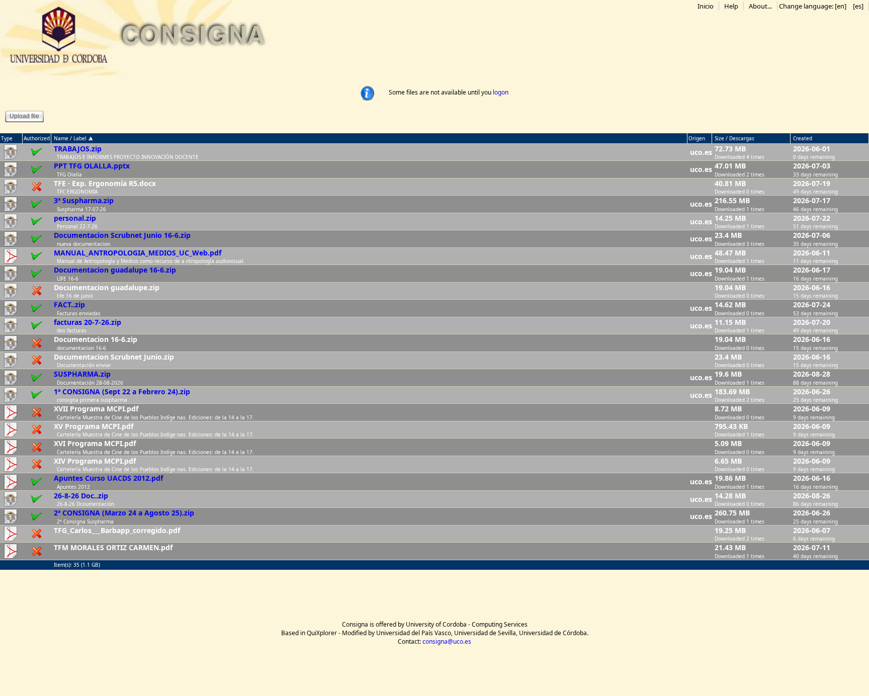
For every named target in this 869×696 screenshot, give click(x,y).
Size (719, 138)
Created (802, 138)
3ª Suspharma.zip (84, 200)
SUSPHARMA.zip (82, 374)
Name (61, 138)
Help (731, 6)
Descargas (741, 138)
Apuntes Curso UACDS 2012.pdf (108, 478)
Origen (696, 138)
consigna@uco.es (446, 641)
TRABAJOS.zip (78, 148)
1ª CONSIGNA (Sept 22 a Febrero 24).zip (122, 391)
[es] (858, 6)
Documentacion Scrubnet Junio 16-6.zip (122, 235)
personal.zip (75, 218)
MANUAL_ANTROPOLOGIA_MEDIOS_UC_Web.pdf (137, 252)
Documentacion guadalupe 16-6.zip (115, 270)
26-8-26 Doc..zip (81, 495)
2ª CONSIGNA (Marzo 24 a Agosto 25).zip (124, 512)
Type (7, 138)
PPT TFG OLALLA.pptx (92, 165)
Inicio (706, 6)
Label (80, 138)
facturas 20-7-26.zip (87, 322)
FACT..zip (69, 304)
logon (500, 92)
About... (760, 6)
